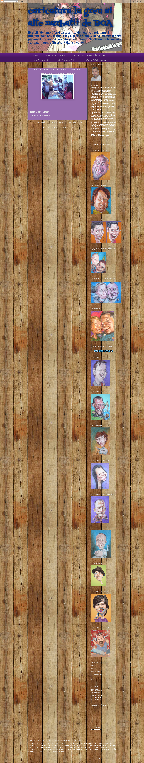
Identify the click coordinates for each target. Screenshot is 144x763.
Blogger (101, 759)
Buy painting (94, 677)
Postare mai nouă (37, 122)
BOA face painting (67, 59)
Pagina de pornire (57, 122)
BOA (96, 689)
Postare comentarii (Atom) (63, 127)
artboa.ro (99, 690)
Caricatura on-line (41, 59)
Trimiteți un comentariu (41, 115)
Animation (93, 665)
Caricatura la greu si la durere (89, 55)
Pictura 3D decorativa (95, 59)
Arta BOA (93, 668)
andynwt (86, 759)
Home (35, 55)
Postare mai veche (77, 122)
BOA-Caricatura (95, 671)
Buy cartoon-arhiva (96, 674)
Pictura (93, 680)
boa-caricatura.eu (96, 692)
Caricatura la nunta (55, 55)
